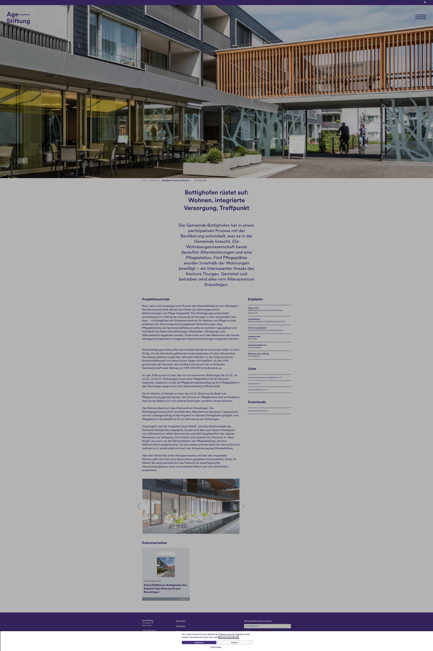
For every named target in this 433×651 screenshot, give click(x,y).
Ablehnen (234, 642)
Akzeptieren (199, 642)
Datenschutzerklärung (229, 637)
